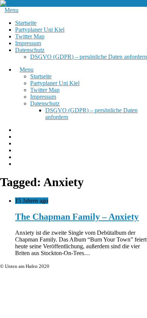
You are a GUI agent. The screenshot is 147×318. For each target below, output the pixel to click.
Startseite (26, 23)
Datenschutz (29, 50)
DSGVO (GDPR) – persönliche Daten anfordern (88, 57)
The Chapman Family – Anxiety (77, 217)
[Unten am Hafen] (23, 3)
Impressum (28, 43)
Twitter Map (29, 36)
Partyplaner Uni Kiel (39, 29)
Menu (11, 10)
